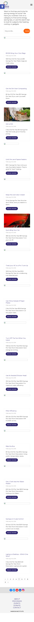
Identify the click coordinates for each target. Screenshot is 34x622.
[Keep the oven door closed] (17, 185)
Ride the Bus (10, 446)
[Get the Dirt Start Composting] (17, 79)
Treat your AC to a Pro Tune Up (17, 265)
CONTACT (17, 608)
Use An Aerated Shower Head (16, 375)
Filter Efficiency (11, 411)
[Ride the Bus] (17, 436)
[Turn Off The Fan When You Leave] (15, 328)
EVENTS (17, 603)
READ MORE (11, 67)
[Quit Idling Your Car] (17, 220)
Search (27, 31)
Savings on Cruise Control (15, 519)
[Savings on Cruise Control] (17, 509)
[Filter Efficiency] (17, 401)
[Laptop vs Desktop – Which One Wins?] (16, 544)
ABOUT (17, 599)
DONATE (17, 605)
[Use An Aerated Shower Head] (16, 366)
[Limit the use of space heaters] (11, 149)
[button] (2, 6)
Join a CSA (9, 124)
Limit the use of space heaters (16, 159)
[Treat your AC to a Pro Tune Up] (17, 256)
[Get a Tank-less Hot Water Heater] (17, 472)
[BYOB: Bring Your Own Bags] (17, 43)
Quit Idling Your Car (13, 230)
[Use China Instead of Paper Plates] (17, 291)
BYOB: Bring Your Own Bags (15, 53)
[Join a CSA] (17, 114)
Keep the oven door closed (15, 195)
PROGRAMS (17, 601)
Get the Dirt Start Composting (16, 88)
